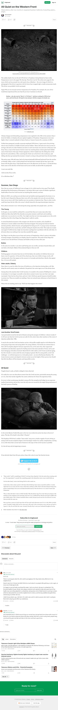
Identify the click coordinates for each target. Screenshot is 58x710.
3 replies (7, 605)
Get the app (36, 703)
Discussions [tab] (13, 639)
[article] (29, 647)
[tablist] (7, 558)
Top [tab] (3, 639)
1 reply (6, 625)
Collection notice (39, 699)
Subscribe (47, 2)
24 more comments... (5, 631)
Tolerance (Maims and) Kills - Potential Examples (16, 667)
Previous (7, 548)
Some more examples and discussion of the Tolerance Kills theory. (18, 669)
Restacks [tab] (11, 558)
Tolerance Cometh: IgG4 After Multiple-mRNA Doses (18, 643)
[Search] (55, 639)
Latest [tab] (6, 639)
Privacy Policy (40, 531)
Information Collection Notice (28, 531)
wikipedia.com (30, 131)
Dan (4, 610)
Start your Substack (25, 703)
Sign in (54, 2)
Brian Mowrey (8, 14)
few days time (23, 510)
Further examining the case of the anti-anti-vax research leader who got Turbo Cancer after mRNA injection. (24, 658)
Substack (21, 707)
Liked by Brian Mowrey (9, 574)
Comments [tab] (4, 558)
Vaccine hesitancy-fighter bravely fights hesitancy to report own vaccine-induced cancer (24, 655)
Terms (32, 699)
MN (4, 572)
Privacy (28, 699)
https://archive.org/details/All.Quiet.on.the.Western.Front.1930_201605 (29, 74)
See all (4, 676)
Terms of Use (36, 530)
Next (52, 548)
